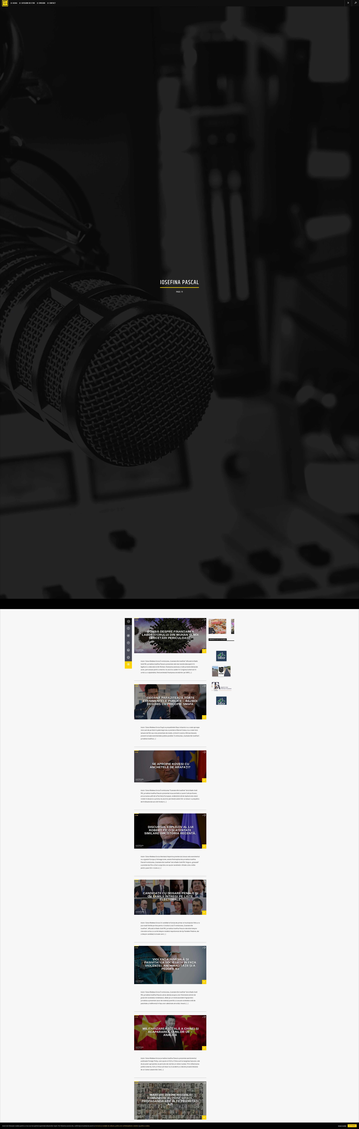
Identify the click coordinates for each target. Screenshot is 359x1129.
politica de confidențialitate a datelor (126, 1126)
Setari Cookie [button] (342, 1126)
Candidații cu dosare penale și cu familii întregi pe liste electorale (170, 896)
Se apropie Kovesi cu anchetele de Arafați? (170, 765)
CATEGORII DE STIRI (28, 3)
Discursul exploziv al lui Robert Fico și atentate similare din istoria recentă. (170, 830)
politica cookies (145, 1126)
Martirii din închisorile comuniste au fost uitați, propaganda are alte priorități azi (170, 1099)
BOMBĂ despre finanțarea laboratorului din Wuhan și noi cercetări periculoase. (170, 635)
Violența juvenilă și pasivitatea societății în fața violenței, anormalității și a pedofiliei (170, 964)
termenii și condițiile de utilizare (105, 1126)
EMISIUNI (42, 3)
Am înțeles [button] (352, 1126)
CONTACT (52, 3)
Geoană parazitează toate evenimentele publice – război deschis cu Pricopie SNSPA (170, 701)
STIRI (136, 620)
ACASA (15, 3)
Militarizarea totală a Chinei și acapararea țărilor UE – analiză (171, 1032)
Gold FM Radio (139, 650)
